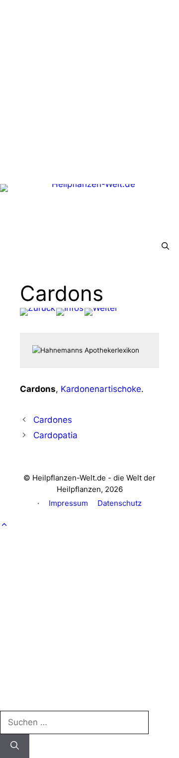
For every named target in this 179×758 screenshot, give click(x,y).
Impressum (68, 503)
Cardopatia (55, 435)
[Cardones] (37, 312)
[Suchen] (14, 746)
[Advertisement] (89, 89)
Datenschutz (119, 503)
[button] (165, 246)
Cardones (52, 420)
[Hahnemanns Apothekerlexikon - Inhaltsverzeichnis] (70, 312)
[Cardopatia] (101, 312)
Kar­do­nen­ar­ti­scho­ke (101, 389)
